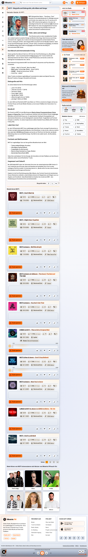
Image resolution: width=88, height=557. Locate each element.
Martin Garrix (35, 55)
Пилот (73, 12)
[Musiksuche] (50, 2)
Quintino (48, 43)
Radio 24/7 (7, 535)
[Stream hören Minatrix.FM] (70, 14)
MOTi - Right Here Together (29, 220)
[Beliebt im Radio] (3, 36)
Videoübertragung (36, 532)
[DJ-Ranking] (3, 22)
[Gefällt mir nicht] (44, 213)
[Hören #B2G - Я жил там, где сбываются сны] (70, 81)
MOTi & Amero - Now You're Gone (31, 382)
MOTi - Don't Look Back (28, 436)
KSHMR (13, 71)
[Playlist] (83, 551)
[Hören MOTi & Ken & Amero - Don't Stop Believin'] (9, 370)
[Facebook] (78, 538)
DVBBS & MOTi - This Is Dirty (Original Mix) (35, 330)
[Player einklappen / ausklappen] (85, 550)
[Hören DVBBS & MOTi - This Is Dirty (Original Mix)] (9, 346)
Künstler (16, 12)
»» (57, 462)
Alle (84, 8)
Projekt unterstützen (51, 530)
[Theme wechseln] (65, 2)
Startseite (10, 12)
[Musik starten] (42, 553)
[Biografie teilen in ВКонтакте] (56, 183)
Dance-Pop (17, 114)
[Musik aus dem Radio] (3, 31)
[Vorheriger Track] (38, 553)
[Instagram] (74, 538)
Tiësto (13, 67)
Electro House (36, 112)
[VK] (83, 538)
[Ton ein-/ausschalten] (80, 551)
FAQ (32, 535)
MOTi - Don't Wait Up (27, 193)
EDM (51, 24)
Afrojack (29, 45)
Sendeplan (48, 524)
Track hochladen (68, 49)
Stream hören (76, 33)
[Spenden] (3, 64)
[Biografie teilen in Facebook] (48, 183)
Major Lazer (14, 69)
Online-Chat (49, 532)
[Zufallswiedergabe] (50, 553)
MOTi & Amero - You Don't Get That (32, 303)
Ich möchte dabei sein (79, 54)
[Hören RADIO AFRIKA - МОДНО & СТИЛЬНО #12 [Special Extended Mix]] (70, 28)
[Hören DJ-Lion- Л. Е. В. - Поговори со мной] (70, 74)
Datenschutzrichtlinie (68, 545)
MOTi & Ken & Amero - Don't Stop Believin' (34, 357)
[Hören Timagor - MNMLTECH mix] (70, 21)
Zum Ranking (67, 100)
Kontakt (48, 535)
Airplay (13, 538)
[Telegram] (65, 538)
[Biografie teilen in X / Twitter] (52, 183)
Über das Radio (50, 522)
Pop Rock (67, 134)
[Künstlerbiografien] (3, 50)
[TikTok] (61, 538)
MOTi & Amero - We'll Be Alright (31, 247)
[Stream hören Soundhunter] (70, 34)
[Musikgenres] (3, 45)
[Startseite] (3, 13)
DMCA (77, 545)
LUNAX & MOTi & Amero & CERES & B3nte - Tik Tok (37, 409)
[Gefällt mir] (37, 213)
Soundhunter (72, 31)
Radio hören (75, 14)
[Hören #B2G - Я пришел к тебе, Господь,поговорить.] (70, 61)
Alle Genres (82, 116)
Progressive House (45, 112)
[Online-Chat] (3, 59)
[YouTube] (70, 538)
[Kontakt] (3, 73)
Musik (32, 522)
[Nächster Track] (46, 553)
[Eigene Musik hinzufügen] (3, 26)
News (47, 527)
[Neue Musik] (3, 17)
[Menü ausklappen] (3, 8)
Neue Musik (16, 535)
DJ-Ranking (34, 530)
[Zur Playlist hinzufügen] (54, 213)
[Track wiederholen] (34, 553)
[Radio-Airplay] (3, 40)
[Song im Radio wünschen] (3, 68)
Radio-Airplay (34, 527)
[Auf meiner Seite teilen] (49, 213)
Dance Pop (67, 123)
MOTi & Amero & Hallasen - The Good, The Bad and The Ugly (37, 275)
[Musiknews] (3, 54)
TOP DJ (6, 538)
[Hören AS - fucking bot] (70, 68)
